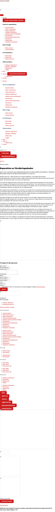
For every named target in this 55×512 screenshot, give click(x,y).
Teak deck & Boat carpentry (9, 318)
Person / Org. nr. (4, 277)
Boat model (3, 266)
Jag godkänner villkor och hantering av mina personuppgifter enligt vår (23, 287)
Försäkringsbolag (4, 267)
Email (1, 283)
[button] (29, 81)
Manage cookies (7, 501)
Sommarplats (6, 352)
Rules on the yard (7, 366)
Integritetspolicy (41, 287)
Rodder (4, 382)
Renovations (6, 324)
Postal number (3, 280)
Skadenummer (3, 269)
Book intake (6, 362)
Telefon (2, 285)
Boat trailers (6, 379)
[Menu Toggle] (1, 15)
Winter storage (6, 351)
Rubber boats (6, 381)
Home (1, 158)
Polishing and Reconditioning (10, 323)
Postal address (4, 279)
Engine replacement (8, 316)
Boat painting (6, 321)
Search (1, 150)
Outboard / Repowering (8, 378)
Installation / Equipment (9, 327)
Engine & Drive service (8, 315)
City (1, 282)
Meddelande (3, 274)
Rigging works (6, 326)
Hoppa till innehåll (4, 1)
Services (2, 161)
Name (1, 275)
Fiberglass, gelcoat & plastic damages (12, 319)
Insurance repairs (7, 313)
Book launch (6, 364)
